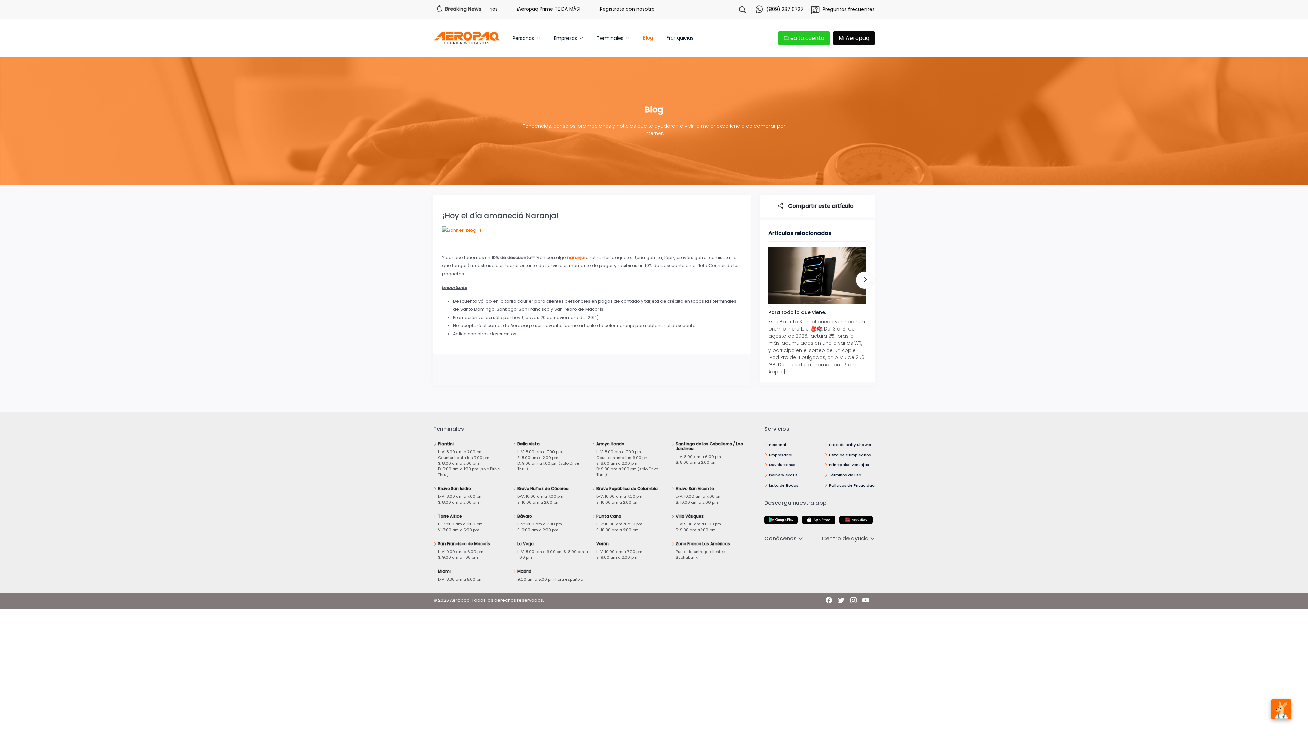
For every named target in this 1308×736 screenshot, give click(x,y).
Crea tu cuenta (804, 38)
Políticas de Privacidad (852, 485)
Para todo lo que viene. (797, 312)
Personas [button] (523, 38)
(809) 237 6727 (785, 9)
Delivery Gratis (783, 475)
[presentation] (864, 280)
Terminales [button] (610, 38)
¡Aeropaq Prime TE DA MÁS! (519, 8)
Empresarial (780, 455)
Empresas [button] (565, 38)
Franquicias (680, 37)
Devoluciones (782, 464)
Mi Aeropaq (854, 38)
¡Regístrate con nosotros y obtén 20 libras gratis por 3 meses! (642, 8)
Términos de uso (845, 475)
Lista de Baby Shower (850, 444)
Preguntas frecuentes (849, 9)
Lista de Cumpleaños (850, 455)
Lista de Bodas (783, 485)
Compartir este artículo (820, 206)
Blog (648, 37)
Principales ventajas (849, 464)
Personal (777, 444)
